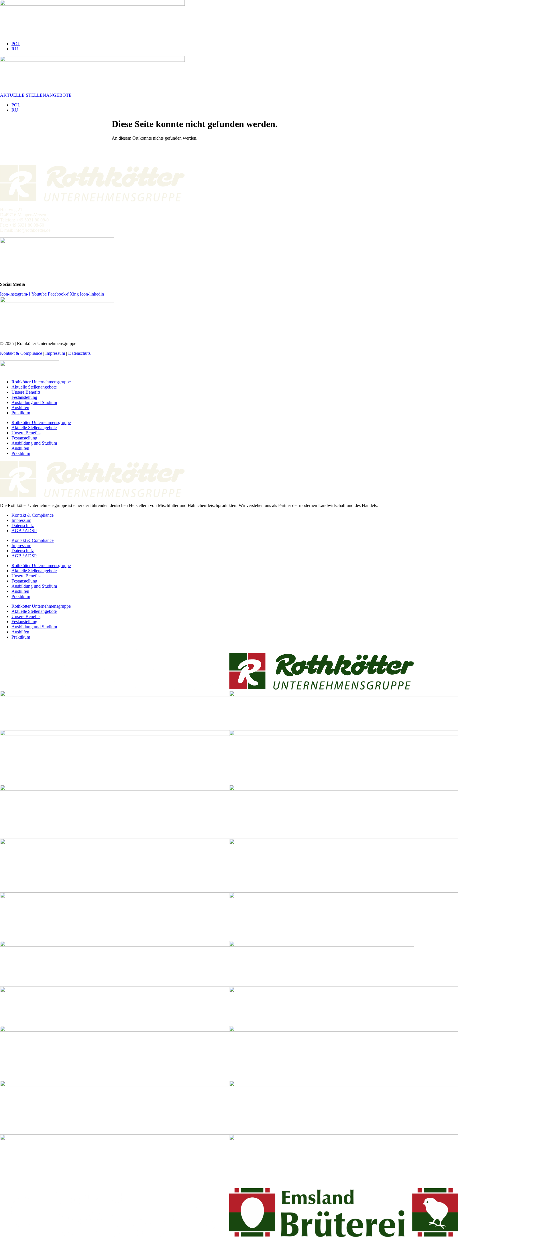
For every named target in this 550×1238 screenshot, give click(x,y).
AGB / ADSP (24, 530)
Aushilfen (20, 407)
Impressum (55, 353)
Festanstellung (24, 397)
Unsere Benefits (25, 392)
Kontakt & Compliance (21, 353)
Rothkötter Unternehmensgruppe (41, 381)
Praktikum (20, 412)
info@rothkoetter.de (32, 230)
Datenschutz (79, 353)
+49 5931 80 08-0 (32, 219)
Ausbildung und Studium (34, 402)
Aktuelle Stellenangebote (34, 387)
